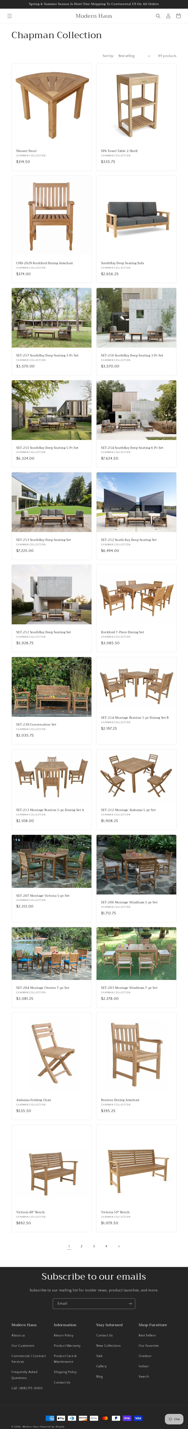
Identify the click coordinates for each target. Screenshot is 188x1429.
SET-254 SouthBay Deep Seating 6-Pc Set (132, 448)
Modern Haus (30, 1426)
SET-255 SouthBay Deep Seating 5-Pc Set (47, 448)
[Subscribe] (130, 1303)
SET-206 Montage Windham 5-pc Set (129, 903)
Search (144, 1376)
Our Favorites (149, 1346)
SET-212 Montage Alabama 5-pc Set (128, 810)
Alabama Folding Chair (33, 1100)
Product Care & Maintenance (65, 1359)
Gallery (101, 1366)
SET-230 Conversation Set (36, 725)
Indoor (144, 1366)
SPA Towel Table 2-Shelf (119, 151)
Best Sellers (147, 1335)
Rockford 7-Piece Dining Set (122, 632)
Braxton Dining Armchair (120, 1100)
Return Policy (64, 1335)
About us (18, 1335)
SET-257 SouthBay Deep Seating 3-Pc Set (47, 356)
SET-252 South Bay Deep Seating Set (129, 540)
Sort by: (108, 56)
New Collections (108, 1346)
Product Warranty (67, 1346)
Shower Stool (26, 151)
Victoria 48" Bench (30, 1212)
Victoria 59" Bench (115, 1212)
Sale (99, 1356)
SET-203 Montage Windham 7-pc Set (129, 988)
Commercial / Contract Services (28, 1359)
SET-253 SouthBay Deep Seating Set (43, 540)
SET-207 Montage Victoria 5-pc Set (43, 896)
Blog (99, 1376)
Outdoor (145, 1356)
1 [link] (69, 1246)
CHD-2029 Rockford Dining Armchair (44, 263)
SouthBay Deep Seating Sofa (122, 263)
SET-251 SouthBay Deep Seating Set (43, 632)
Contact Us (62, 1382)
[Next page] (119, 1246)
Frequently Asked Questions (24, 1375)
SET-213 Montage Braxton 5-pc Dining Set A (50, 810)
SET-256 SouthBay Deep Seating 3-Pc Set (132, 356)
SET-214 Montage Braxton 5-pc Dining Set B (135, 718)
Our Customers (22, 1346)
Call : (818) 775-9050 (27, 1388)
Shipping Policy (65, 1372)
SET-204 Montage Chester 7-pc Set (42, 988)
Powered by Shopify (52, 1426)
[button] (10, 16)
